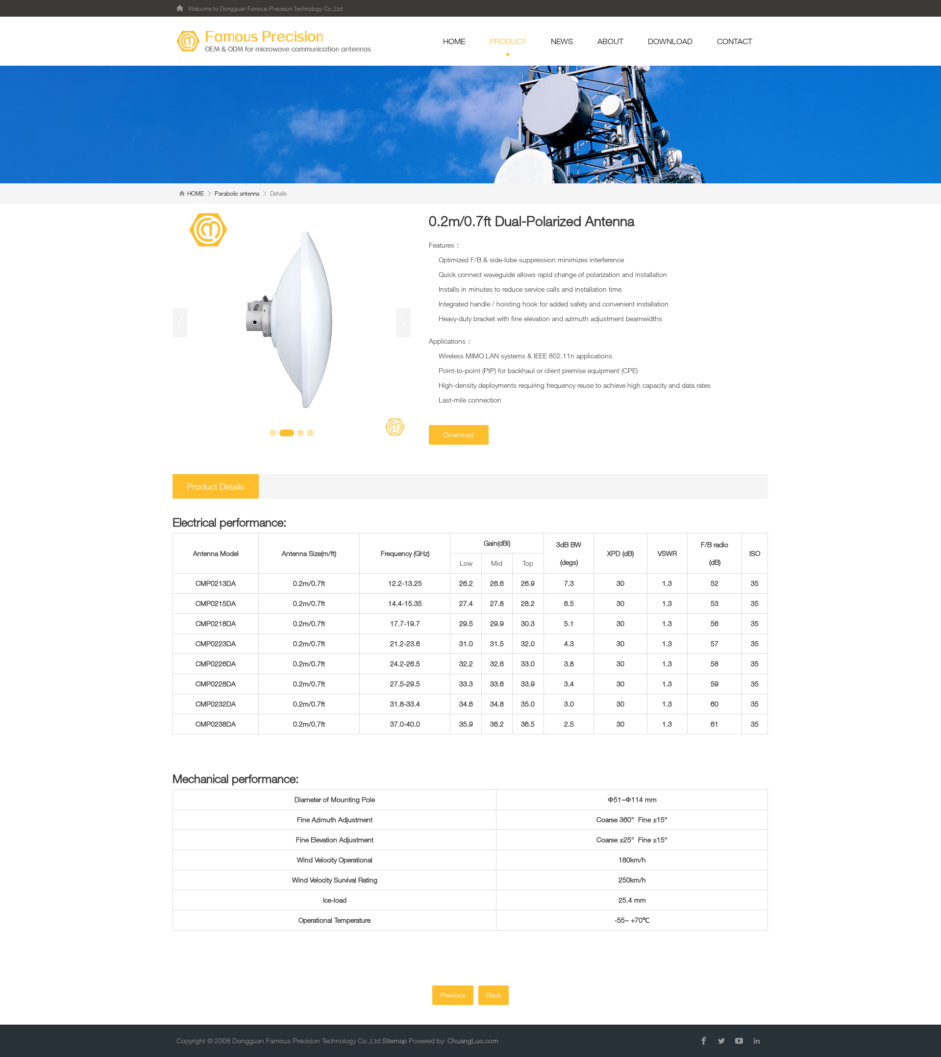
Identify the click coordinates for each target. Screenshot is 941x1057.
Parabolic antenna (237, 193)
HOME (454, 41)
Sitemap (394, 1040)
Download (459, 434)
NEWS (562, 41)
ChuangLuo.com (472, 1040)
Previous (453, 995)
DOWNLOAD (670, 41)
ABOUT (610, 41)
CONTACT (734, 41)
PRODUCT (508, 41)
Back (493, 995)
